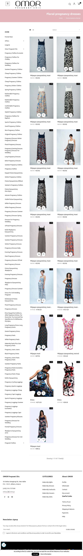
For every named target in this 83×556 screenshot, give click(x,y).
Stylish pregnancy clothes (13, 112)
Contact (64, 489)
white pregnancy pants (12, 339)
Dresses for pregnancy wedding (12, 220)
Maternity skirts (47, 497)
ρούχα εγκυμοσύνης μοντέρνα (11, 190)
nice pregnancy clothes (12, 130)
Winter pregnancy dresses (13, 244)
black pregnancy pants (12, 353)
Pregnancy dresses (11, 309)
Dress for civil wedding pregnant (12, 294)
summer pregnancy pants (13, 364)
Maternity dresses (48, 486)
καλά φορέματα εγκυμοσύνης (10, 231)
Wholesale (65, 486)
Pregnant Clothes (10, 443)
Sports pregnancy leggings (13, 398)
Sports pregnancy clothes (13, 122)
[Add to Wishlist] (44, 69)
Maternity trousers (48, 493)
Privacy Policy (66, 505)
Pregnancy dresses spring (13, 215)
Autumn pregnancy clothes (13, 195)
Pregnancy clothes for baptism (12, 117)
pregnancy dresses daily (13, 248)
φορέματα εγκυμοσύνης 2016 (13, 432)
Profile (64, 482)
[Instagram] (12, 497)
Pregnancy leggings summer (14, 402)
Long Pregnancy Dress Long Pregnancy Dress (13, 326)
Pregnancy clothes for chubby (12, 58)
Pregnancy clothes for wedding (12, 64)
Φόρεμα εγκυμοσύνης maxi (40, 75)
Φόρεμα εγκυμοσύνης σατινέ (68, 353)
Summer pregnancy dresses (14, 236)
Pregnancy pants (10, 335)
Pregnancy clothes (11, 169)
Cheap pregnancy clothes (13, 73)
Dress (32, 400)
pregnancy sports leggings (13, 386)
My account (66, 493)
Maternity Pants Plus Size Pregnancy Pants (13, 344)
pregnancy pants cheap (12, 374)
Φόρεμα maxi (35, 353)
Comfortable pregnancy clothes (12, 107)
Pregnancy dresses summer (14, 211)
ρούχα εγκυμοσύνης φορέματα (11, 269)
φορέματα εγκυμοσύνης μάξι (13, 283)
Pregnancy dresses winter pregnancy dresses (13, 139)
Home (7, 32)
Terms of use (66, 502)
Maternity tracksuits (48, 489)
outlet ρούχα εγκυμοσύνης (13, 199)
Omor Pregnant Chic (11, 49)
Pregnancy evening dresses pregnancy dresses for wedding (13, 150)
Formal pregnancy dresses (13, 427)
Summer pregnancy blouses (13, 416)
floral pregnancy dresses (13, 305)
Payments (65, 513)
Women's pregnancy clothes (14, 185)
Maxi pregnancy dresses (12, 256)
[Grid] (30, 30)
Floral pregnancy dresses (13, 144)
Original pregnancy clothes (13, 134)
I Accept (35, 554)
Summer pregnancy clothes (13, 69)
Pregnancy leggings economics (11, 407)
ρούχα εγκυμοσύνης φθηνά (14, 181)
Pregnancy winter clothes (13, 85)
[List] (33, 30)
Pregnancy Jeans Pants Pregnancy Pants (12, 359)
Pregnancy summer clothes (13, 77)
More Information (45, 554)
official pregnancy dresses (13, 226)
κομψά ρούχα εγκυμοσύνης (14, 173)
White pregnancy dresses (13, 203)
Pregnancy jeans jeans (12, 349)
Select (66, 30)
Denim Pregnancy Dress (12, 331)
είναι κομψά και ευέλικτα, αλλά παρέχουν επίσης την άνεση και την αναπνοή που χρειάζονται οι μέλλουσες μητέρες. (14, 317)
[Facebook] (4, 497)
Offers (7, 41)
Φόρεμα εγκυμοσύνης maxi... (40, 307)
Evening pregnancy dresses (13, 252)
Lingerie (7, 45)
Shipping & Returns (68, 509)
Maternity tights (47, 482)
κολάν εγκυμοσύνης (11, 378)
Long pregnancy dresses (13, 156)
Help (63, 516)
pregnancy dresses (11, 278)
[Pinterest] (8, 497)
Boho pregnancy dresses (13, 161)
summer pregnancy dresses (14, 240)
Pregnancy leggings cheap (13, 390)
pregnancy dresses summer (14, 288)
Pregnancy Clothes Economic (14, 53)
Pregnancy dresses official (13, 260)
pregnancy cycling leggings (14, 382)
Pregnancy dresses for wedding (12, 421)
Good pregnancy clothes (12, 126)
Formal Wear (9, 37)
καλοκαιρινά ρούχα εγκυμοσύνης (11, 300)
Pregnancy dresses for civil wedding (13, 438)
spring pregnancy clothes (13, 89)
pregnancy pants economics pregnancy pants (13, 369)
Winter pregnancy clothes (13, 177)
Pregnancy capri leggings (13, 394)
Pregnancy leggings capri (13, 412)
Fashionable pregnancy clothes (12, 95)
